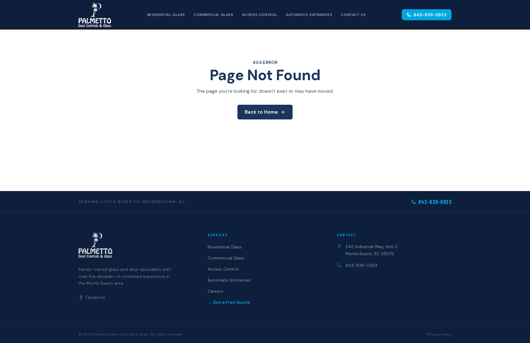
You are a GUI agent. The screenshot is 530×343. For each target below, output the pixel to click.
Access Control (259, 14)
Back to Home (261, 112)
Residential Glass (166, 14)
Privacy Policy (439, 334)
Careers (215, 291)
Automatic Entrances (309, 14)
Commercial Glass (213, 14)
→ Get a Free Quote (229, 302)
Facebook (96, 297)
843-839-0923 (434, 201)
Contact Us (353, 14)
